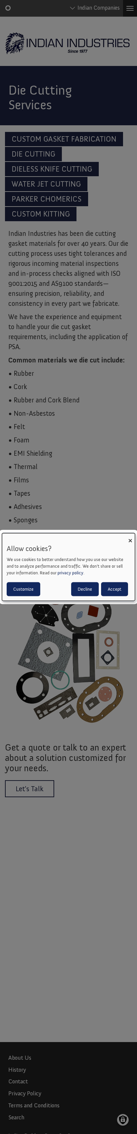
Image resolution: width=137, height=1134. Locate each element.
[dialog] (68, 567)
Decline (85, 589)
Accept (114, 589)
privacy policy (70, 572)
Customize (23, 589)
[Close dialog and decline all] (130, 537)
